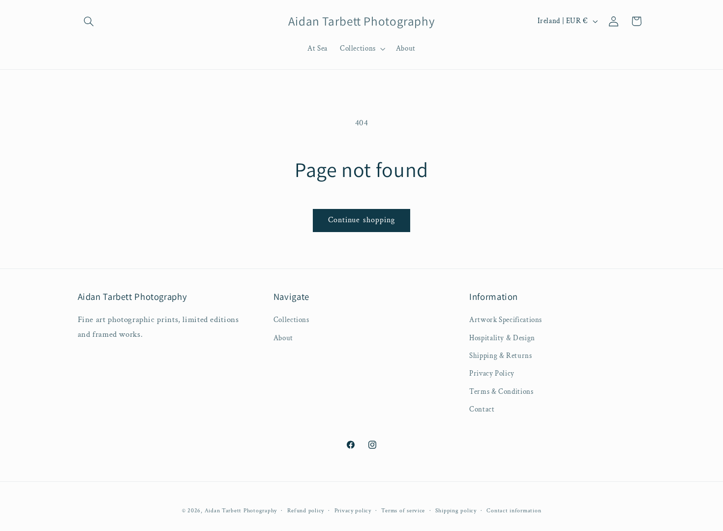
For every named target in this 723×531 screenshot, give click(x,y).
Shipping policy (456, 510)
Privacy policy (352, 510)
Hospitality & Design (502, 338)
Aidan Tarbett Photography (241, 510)
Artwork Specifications (505, 320)
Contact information (513, 510)
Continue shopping (361, 220)
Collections (291, 320)
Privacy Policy (491, 374)
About (283, 338)
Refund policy (306, 510)
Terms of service (403, 510)
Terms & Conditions (501, 391)
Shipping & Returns (500, 355)
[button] (89, 21)
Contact (481, 409)
